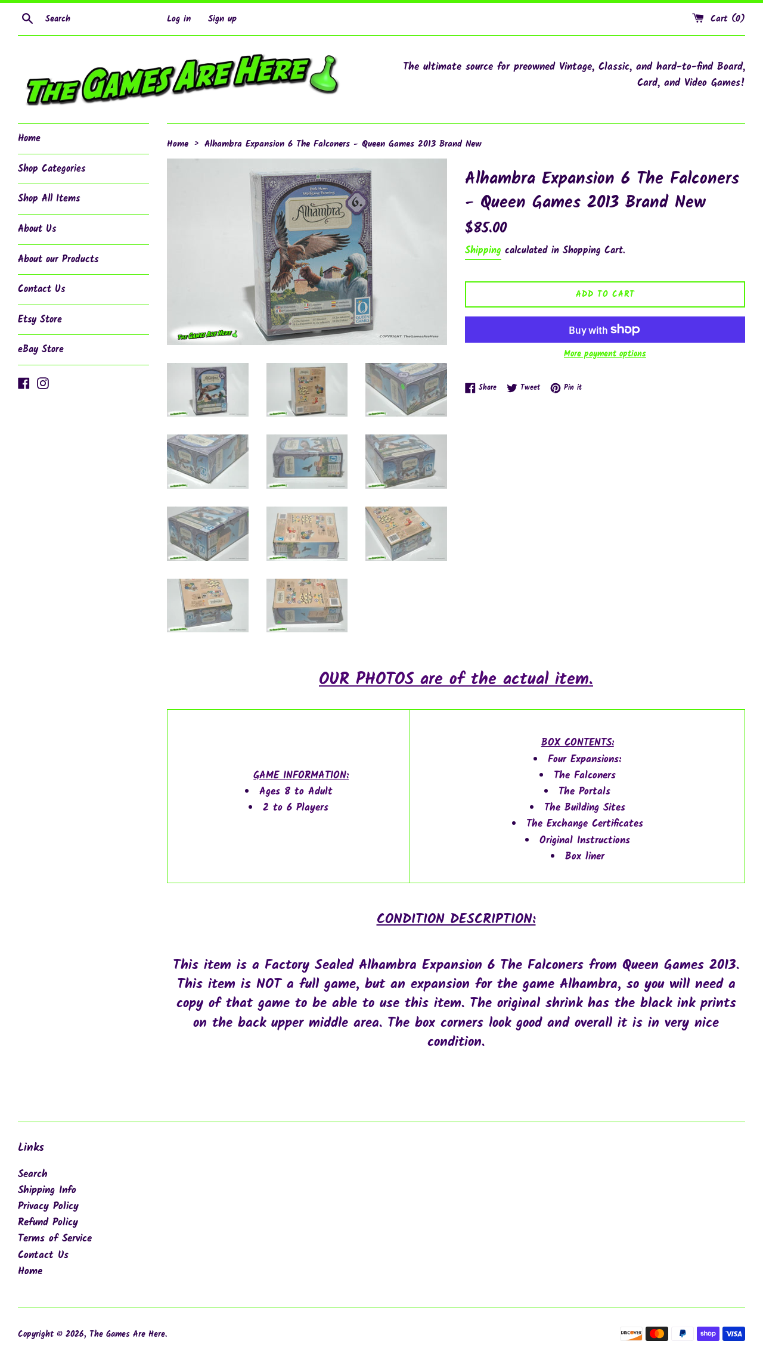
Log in (179, 19)
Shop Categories (51, 169)
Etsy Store (40, 319)
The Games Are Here (127, 1334)
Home (29, 138)
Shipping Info (47, 1190)
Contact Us (41, 289)
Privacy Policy (48, 1206)
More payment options (605, 354)
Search (33, 1174)
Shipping (483, 250)
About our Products (58, 259)
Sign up (222, 19)
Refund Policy (48, 1223)
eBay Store (41, 349)
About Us (37, 229)
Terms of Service (55, 1239)
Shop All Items (49, 198)
